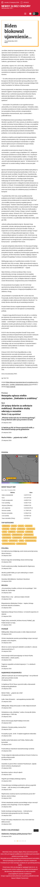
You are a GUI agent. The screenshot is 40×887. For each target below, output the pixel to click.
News (6, 42)
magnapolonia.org (17, 534)
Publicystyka (21, 528)
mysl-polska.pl (6, 537)
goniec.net (20, 531)
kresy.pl (21, 525)
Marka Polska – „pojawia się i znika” (14, 437)
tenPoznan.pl (6, 534)
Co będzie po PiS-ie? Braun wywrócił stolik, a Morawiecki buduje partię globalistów (17, 428)
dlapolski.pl (12, 531)
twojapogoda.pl (17, 537)
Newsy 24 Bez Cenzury (15, 6)
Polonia (13, 528)
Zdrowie (5, 540)
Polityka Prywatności (22, 878)
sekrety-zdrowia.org (30, 540)
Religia (21, 540)
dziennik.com (30, 528)
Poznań (14, 525)
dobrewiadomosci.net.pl (30, 537)
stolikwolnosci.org (21, 543)
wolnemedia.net (29, 534)
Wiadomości (6, 525)
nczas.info (5, 528)
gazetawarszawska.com (8, 543)
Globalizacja (29, 531)
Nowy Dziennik (10, 386)
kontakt (36, 876)
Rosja (4, 531)
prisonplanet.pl (13, 540)
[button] (35, 830)
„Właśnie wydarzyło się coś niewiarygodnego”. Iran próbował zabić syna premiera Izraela (18, 418)
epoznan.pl (28, 525)
